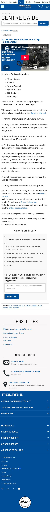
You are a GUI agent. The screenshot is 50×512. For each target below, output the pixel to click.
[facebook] (2, 489)
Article (15, 31)
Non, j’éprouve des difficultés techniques (24, 261)
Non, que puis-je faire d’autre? (20, 257)
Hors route (13, 2)
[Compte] (43, 7)
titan (10, 307)
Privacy (4, 465)
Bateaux (37, 2)
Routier (28, 2)
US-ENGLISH (7, 413)
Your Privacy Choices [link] (9, 468)
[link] (25, 426)
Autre (9, 265)
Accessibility (6, 476)
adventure (16, 307)
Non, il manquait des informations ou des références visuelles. (23, 247)
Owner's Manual (38, 113)
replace (28, 305)
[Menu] (2, 7)
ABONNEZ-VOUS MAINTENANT (16, 401)
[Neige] (25, 7)
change (40, 305)
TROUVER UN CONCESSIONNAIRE (17, 407)
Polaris (3, 2)
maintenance (17, 305)
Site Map (4, 461)
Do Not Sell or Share (8, 483)
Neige (21, 2)
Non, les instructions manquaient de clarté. (25, 253)
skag (23, 305)
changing (5, 307)
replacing (34, 305)
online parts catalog (18, 208)
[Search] (39, 7)
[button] (25, 362)
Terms (3, 472)
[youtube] (19, 489)
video (10, 305)
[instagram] (8, 489)
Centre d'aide (6, 31)
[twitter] (14, 489)
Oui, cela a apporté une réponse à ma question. (25, 239)
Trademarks (5, 480)
